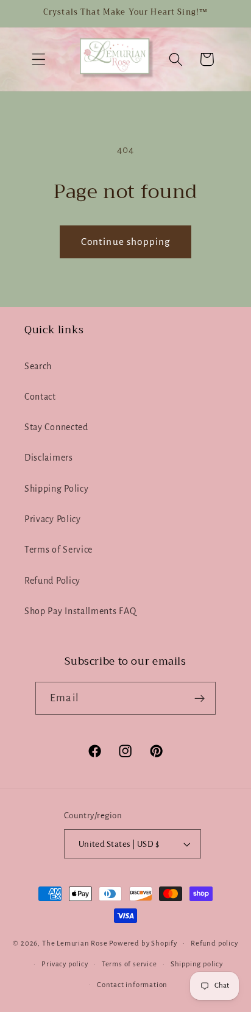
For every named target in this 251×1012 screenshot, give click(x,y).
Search (38, 366)
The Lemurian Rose (75, 943)
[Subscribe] (199, 698)
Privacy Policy (52, 519)
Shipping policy (197, 964)
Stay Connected (56, 427)
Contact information (132, 985)
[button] (38, 59)
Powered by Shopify (143, 943)
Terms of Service (58, 549)
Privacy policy (64, 964)
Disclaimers (48, 457)
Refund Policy (52, 581)
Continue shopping (126, 241)
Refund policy (214, 943)
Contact (40, 397)
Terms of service (129, 964)
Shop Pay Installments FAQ (80, 611)
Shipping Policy (56, 489)
